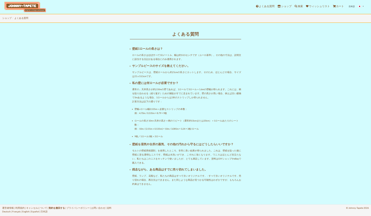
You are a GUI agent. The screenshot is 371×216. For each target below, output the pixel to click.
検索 (300, 6)
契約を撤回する (57, 207)
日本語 (44, 211)
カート (340, 6)
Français (16, 211)
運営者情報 (8, 207)
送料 (109, 207)
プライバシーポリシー (78, 207)
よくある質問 (266, 6)
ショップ (286, 6)
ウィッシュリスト (319, 6)
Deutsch (6, 211)
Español (35, 211)
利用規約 (20, 207)
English (25, 211)
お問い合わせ (98, 207)
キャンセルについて (36, 207)
